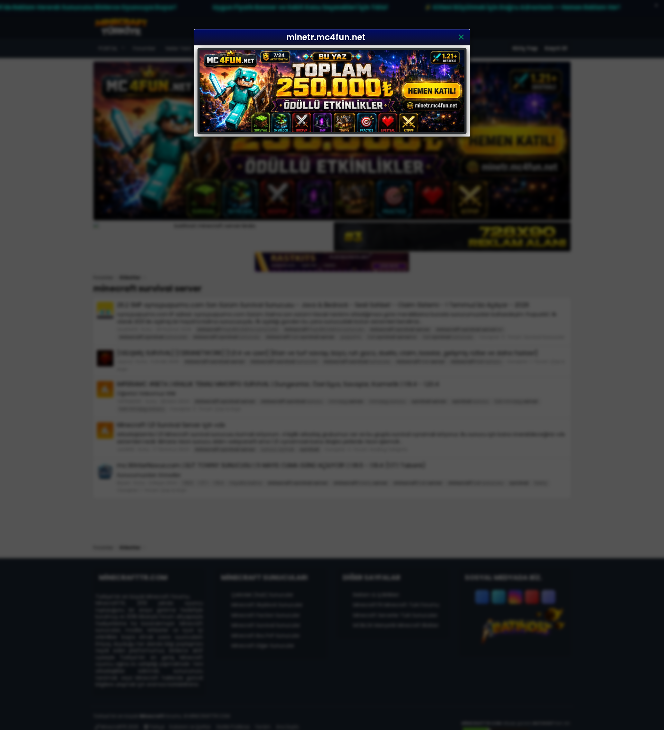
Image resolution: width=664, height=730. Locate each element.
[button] (461, 37)
